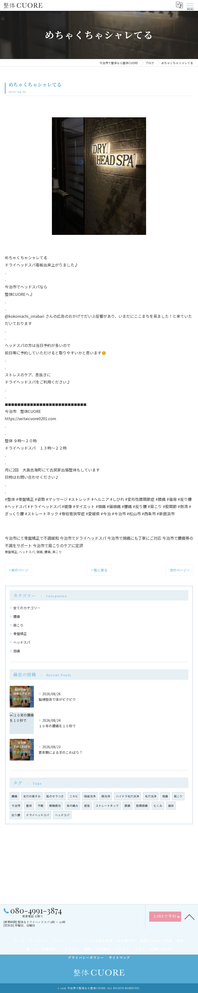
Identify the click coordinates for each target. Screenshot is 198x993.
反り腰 (16, 815)
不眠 (40, 806)
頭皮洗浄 (90, 796)
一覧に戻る (99, 570)
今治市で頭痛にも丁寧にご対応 (134, 538)
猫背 (171, 806)
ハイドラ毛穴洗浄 (127, 796)
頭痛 (39, 551)
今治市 (16, 806)
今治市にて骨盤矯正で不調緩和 (32, 538)
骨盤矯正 (11, 551)
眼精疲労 (55, 806)
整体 (29, 806)
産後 (87, 806)
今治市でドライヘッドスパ (83, 538)
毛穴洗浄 (150, 796)
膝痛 (127, 806)
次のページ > (179, 570)
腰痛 (47, 551)
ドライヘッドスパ (37, 815)
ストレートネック (107, 806)
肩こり (57, 551)
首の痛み (72, 806)
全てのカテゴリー (26, 607)
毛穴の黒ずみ (32, 796)
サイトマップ (119, 957)
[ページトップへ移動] (189, 916)
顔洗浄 (105, 796)
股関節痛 (142, 806)
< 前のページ (18, 570)
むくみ (158, 806)
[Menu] (190, 5)
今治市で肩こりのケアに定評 (58, 545)
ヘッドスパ (27, 551)
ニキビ (74, 796)
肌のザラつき (55, 796)
